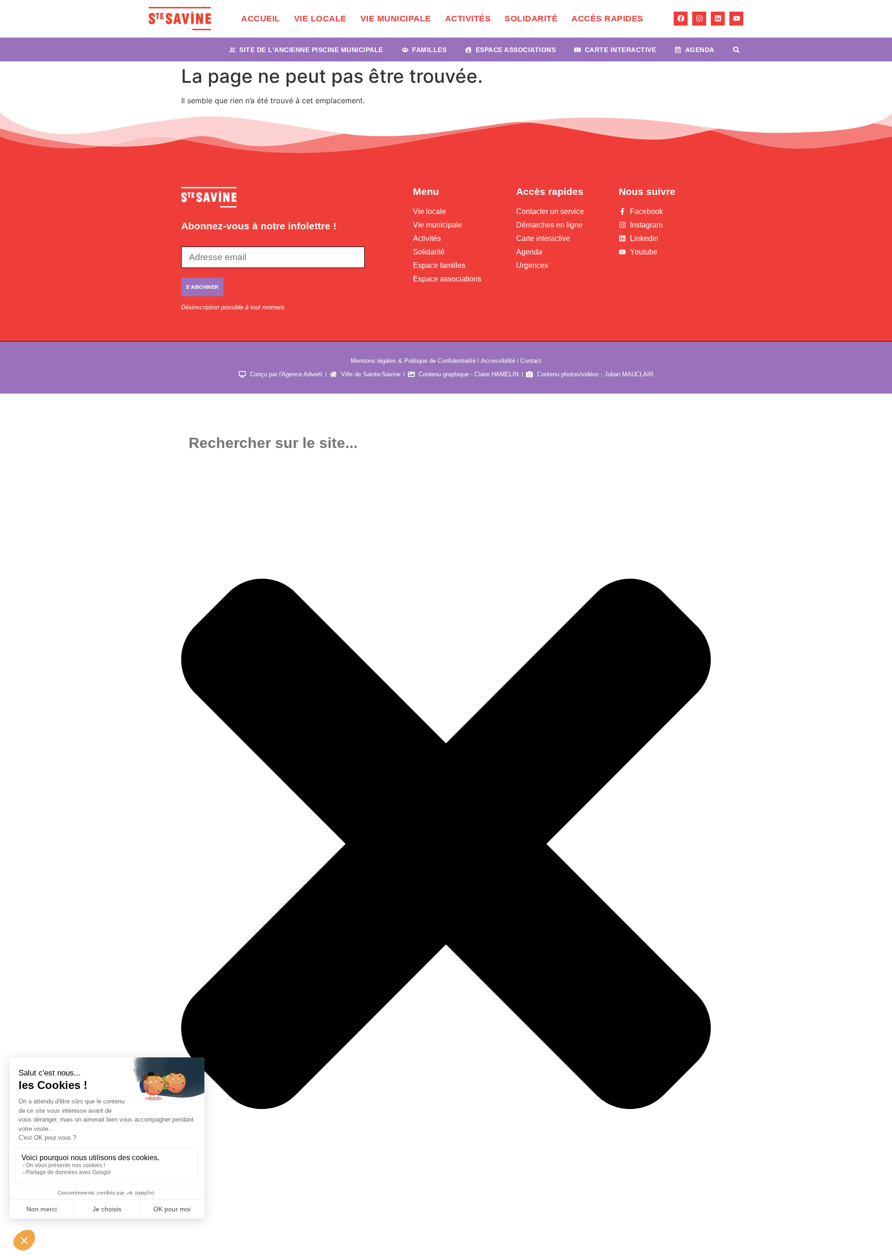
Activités (468, 18)
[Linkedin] (718, 19)
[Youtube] (736, 19)
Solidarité (531, 18)
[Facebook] (681, 19)
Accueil (260, 18)
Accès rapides (607, 18)
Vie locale (320, 18)
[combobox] (446, 443)
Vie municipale (396, 18)
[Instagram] (699, 19)
